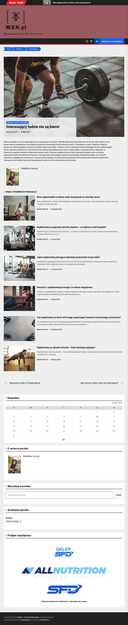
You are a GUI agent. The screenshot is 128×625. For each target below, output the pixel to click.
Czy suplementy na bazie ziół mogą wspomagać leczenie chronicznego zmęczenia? (79, 317)
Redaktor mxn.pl (11, 132)
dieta (16, 155)
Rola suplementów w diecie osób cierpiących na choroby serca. (68, 197)
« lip (63, 439)
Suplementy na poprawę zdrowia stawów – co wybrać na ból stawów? (71, 227)
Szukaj (118, 495)
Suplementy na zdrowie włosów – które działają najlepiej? (66, 347)
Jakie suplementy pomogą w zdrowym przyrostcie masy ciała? (68, 257)
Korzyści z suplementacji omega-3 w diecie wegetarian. (65, 287)
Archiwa (9, 518)
